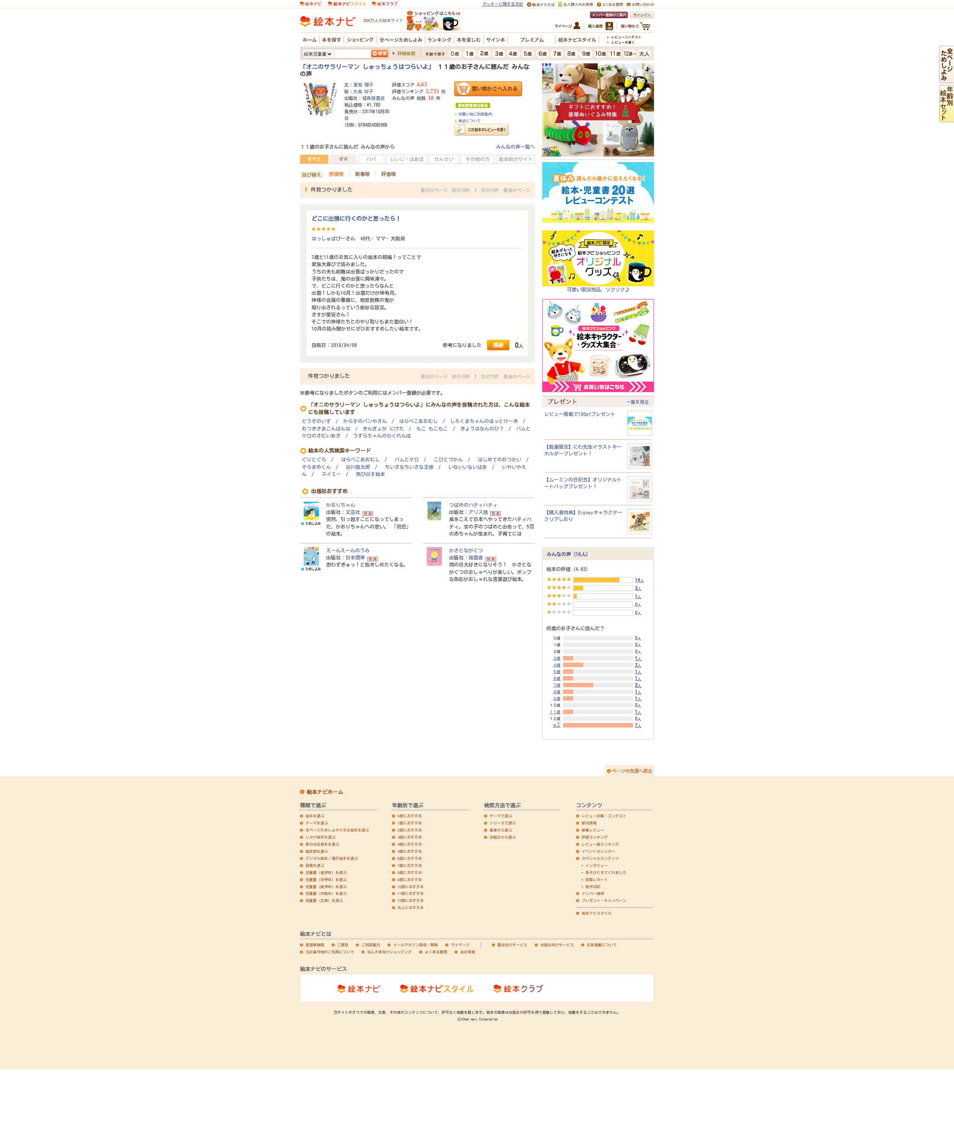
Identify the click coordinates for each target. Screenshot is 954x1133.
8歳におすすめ (410, 872)
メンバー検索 (593, 893)
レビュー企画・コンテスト (604, 816)
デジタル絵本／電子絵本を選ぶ (332, 858)
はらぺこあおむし (418, 421)
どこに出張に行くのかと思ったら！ (356, 218)
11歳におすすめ (411, 893)
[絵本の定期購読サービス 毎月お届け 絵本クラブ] (385, 3)
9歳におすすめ (410, 879)
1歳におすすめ (410, 823)
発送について (469, 121)
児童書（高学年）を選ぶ (326, 887)
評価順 (388, 174)
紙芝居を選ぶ (317, 851)
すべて (314, 159)
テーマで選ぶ (501, 816)
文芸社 (352, 512)
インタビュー (596, 865)
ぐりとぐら (314, 459)
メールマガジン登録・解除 (415, 945)
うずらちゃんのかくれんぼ (382, 435)
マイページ (460, 945)
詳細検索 (406, 53)
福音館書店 (373, 98)
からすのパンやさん (365, 421)
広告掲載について (602, 945)
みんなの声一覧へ (515, 146)
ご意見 (342, 945)
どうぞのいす (316, 421)
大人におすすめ (411, 907)
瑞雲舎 (475, 557)
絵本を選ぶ (315, 816)
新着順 (362, 174)
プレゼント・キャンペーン (604, 900)
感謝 (498, 345)
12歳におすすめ (411, 900)
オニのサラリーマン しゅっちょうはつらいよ (367, 67)
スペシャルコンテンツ (600, 858)
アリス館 (478, 512)
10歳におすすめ (411, 887)
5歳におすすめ (410, 851)
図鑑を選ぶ (315, 865)
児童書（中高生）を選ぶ (326, 893)
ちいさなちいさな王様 (409, 467)
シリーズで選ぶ (503, 823)
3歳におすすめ (410, 837)
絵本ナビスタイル (597, 913)
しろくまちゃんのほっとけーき (484, 421)
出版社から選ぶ (503, 837)
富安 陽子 (363, 84)
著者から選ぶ (501, 830)
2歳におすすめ (410, 830)
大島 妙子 (363, 91)
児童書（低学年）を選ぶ (326, 872)
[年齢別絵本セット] (946, 118)
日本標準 (355, 557)
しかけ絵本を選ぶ (320, 837)
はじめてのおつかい (499, 459)
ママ (343, 159)
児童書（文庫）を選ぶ (324, 900)
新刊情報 (589, 823)
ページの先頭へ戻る (632, 771)
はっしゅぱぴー (328, 238)
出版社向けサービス (557, 945)
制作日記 (592, 887)
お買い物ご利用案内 (475, 114)
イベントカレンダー (598, 851)
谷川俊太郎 (358, 467)
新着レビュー (593, 830)
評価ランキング (595, 837)
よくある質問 (436, 952)
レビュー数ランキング (600, 844)
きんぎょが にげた (383, 428)
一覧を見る (637, 402)
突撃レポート (596, 879)
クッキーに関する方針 (502, 4)
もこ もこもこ (432, 428)
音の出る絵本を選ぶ (322, 844)
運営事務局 (315, 945)
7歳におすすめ (410, 865)
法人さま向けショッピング (389, 952)
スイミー (331, 474)
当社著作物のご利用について (330, 952)
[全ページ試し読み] (946, 79)
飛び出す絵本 (370, 474)
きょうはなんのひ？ (482, 428)
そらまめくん (316, 467)
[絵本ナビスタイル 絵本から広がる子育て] (347, 3)
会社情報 (467, 952)
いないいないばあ (467, 467)
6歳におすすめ (410, 858)
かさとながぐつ (466, 550)
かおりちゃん (340, 505)
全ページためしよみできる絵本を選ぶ (337, 830)
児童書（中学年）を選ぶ (326, 879)
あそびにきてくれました (605, 872)
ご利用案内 (370, 945)
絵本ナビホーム (325, 792)
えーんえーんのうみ (348, 550)
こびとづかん (448, 459)
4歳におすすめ (410, 844)
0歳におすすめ (410, 816)
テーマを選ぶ (317, 823)
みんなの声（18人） (569, 554)
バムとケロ (407, 459)
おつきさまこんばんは (326, 428)
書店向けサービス (512, 945)
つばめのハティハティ (473, 505)
